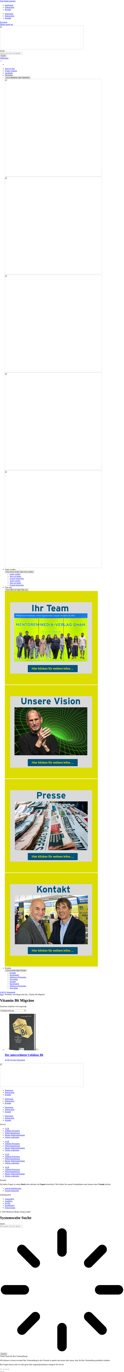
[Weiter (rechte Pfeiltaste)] (3, 1371)
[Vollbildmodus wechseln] (3, 1369)
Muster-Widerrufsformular (15, 1135)
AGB (7, 1129)
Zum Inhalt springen (8, 1)
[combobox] (11, 1226)
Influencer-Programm (18, 977)
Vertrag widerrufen (12, 1137)
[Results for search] (62, 1290)
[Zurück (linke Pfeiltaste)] (1, 1371)
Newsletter (14, 979)
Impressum (9, 5)
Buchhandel (14, 975)
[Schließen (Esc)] (8, 1369)
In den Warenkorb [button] (18, 1060)
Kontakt (8, 10)
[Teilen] (6, 1369)
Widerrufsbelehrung (12, 1133)
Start (2, 994)
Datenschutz (9, 7)
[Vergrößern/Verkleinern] (1, 1369)
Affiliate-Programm (12, 1131)
